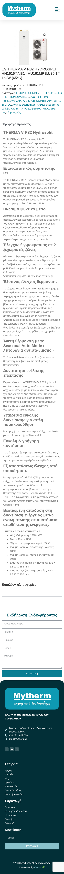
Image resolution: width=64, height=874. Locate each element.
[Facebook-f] (7, 749)
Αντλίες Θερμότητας (23, 104)
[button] (45, 35)
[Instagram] (17, 749)
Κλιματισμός (13, 112)
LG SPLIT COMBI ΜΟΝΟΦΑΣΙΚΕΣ (36, 93)
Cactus (38, 867)
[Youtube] (12, 749)
